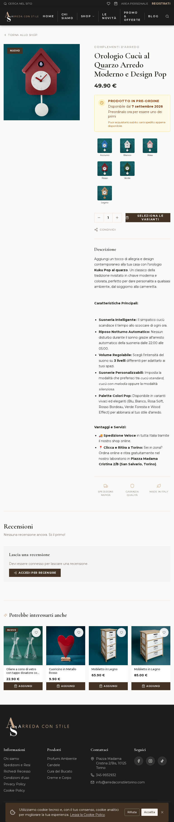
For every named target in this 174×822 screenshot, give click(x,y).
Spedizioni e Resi (17, 765)
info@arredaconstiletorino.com (120, 782)
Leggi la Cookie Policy (87, 815)
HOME (48, 16)
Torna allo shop (23, 35)
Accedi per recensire (37, 572)
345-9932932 (106, 775)
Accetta (149, 812)
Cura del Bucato (59, 771)
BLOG (153, 16)
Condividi (108, 229)
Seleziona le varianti (150, 217)
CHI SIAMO (67, 16)
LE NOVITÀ (109, 16)
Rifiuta (132, 812)
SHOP (86, 16)
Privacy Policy (15, 784)
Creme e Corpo (59, 778)
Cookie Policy (14, 790)
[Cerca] (167, 16)
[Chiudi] (162, 812)
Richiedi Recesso (17, 771)
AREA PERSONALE (134, 3)
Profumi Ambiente (62, 759)
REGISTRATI (161, 3)
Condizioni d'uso (16, 778)
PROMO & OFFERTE (132, 16)
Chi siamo (11, 759)
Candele (53, 765)
